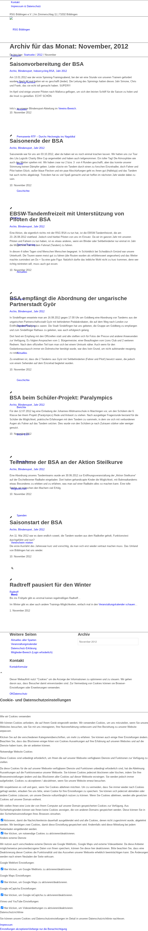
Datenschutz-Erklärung (23, 648)
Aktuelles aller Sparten (23, 640)
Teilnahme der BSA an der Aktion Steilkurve (66, 462)
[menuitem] (74, 2)
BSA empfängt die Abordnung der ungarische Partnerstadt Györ (68, 301)
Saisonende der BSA (36, 141)
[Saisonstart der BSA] (11, 517)
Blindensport (25, 70)
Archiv (13, 70)
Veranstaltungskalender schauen (117, 604)
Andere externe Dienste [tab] (13, 837)
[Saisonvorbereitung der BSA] (11, 59)
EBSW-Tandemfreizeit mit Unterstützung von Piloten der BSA (67, 217)
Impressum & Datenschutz (26, 6)
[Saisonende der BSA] (11, 136)
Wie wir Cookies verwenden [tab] (15, 716)
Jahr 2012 (61, 70)
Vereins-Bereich (67, 108)
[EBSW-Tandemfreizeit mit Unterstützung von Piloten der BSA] (11, 208)
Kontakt (15, 2)
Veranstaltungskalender (24, 644)
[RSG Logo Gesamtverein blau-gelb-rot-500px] (38, 29)
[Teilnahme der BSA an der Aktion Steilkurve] (11, 457)
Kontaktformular (18, 666)
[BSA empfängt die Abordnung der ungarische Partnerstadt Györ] (11, 293)
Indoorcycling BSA (44, 70)
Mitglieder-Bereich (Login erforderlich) (31, 652)
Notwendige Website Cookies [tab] (16, 751)
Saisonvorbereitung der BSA (47, 64)
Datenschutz (20, 693)
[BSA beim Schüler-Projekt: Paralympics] (11, 392)
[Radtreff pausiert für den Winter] (11, 580)
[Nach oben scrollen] (1, 672)
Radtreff (14, 591)
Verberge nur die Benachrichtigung (48, 929)
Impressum (6, 924)
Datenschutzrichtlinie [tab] (11, 912)
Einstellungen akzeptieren (14, 929)
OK (11, 693)
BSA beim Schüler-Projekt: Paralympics (61, 398)
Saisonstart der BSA (36, 522)
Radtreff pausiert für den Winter (50, 585)
